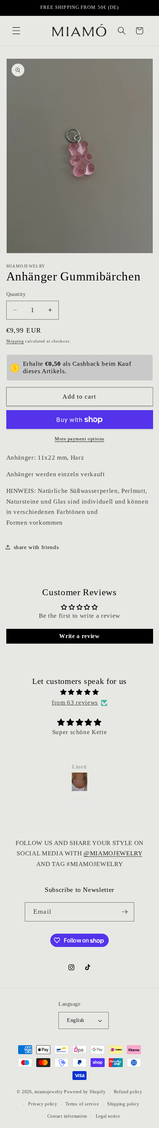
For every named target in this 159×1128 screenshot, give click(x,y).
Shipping (15, 341)
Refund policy (128, 1091)
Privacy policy (42, 1104)
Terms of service (82, 1104)
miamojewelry (48, 1092)
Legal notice (108, 1116)
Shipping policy (123, 1104)
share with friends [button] (36, 547)
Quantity (16, 294)
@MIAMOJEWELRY (113, 853)
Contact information (67, 1116)
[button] (16, 31)
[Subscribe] (124, 911)
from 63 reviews (75, 702)
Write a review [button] (79, 636)
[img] (79, 692)
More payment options (79, 439)
